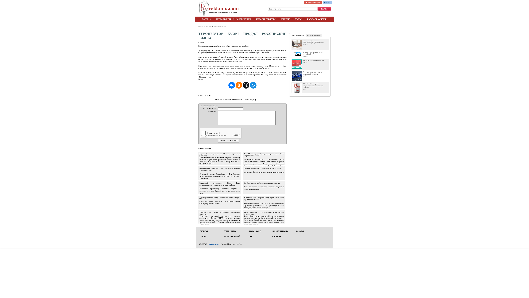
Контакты (276, 236)
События (285, 19)
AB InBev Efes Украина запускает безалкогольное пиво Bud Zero (313, 86)
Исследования (243, 19)
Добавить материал (314, 2)
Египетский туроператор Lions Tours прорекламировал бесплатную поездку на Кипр (219, 184)
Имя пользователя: (209, 108)
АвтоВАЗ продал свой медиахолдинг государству (262, 183)
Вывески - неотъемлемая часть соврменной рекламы (313, 73)
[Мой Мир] (253, 85)
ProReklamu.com (213, 244)
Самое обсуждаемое (314, 35)
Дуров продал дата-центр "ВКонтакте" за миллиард (219, 198)
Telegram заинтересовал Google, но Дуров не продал (263, 168)
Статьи (298, 19)
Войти (328, 2)
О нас (250, 236)
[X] (246, 85)
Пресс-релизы (223, 19)
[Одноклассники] (239, 85)
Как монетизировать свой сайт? (314, 60)
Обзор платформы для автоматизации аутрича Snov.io (313, 42)
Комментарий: (211, 112)
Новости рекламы (266, 19)
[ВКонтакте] (231, 85)
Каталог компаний (317, 19)
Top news (206, 19)
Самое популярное (297, 35)
